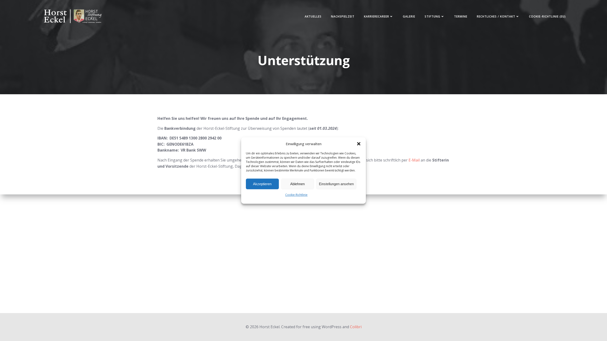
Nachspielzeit (342, 16)
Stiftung (432, 16)
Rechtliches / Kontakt (496, 16)
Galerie (409, 16)
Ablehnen (297, 184)
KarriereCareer (376, 16)
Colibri (356, 326)
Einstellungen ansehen (336, 184)
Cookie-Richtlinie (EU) (547, 16)
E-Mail (414, 160)
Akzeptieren (262, 184)
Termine (460, 16)
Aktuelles (313, 16)
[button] (358, 143)
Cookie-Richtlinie (296, 195)
